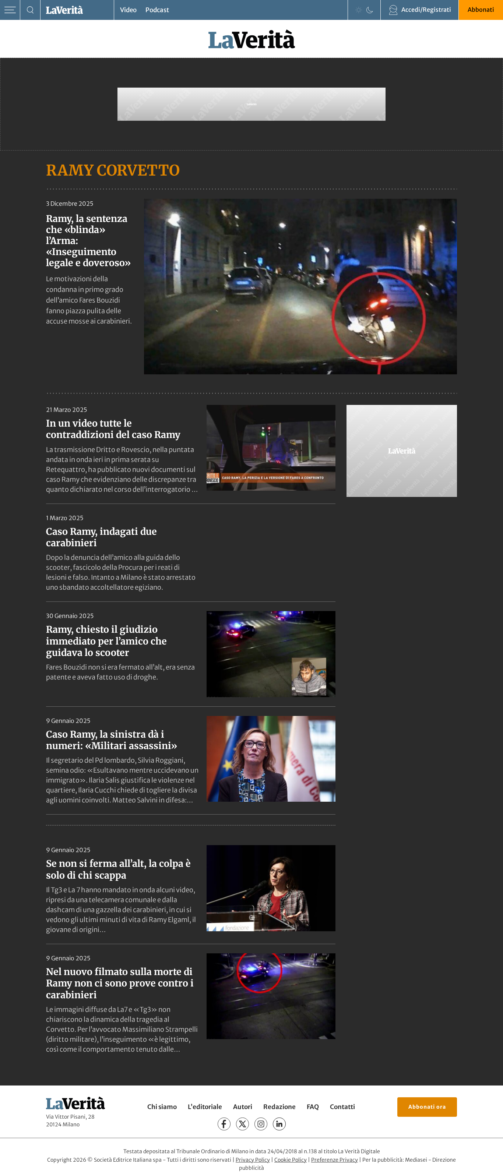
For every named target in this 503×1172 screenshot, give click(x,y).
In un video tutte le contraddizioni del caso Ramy (113, 429)
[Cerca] (30, 10)
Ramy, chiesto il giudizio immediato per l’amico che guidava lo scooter (106, 641)
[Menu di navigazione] (10, 10)
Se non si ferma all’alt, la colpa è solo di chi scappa (118, 869)
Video (128, 10)
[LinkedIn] (279, 1124)
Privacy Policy (253, 1160)
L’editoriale (205, 1107)
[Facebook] (224, 1124)
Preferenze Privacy (334, 1160)
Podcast (157, 10)
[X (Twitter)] (242, 1124)
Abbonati (481, 9)
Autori (242, 1107)
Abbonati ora (427, 1107)
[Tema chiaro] (358, 10)
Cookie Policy (290, 1160)
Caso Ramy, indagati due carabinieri (101, 537)
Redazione (279, 1107)
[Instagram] (260, 1124)
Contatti (342, 1107)
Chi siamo (162, 1107)
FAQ (313, 1107)
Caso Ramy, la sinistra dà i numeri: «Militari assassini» (111, 740)
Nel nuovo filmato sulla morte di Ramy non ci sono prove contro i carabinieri (120, 983)
